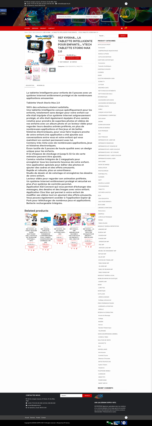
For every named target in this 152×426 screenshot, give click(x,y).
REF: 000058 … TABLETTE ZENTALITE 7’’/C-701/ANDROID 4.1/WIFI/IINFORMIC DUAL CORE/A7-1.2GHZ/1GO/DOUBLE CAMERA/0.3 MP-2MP (46, 235)
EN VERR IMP (103, 266)
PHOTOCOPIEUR (103, 170)
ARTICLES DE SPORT (104, 44)
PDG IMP (101, 244)
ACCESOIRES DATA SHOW (106, 100)
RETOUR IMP (102, 254)
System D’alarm (102, 364)
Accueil (27, 28)
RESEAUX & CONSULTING (105, 312)
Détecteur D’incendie (104, 358)
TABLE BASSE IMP (103, 263)
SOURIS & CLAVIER (104, 183)
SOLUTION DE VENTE (104, 340)
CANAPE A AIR (102, 281)
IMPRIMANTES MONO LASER (106, 158)
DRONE (100, 121)
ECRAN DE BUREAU (104, 127)
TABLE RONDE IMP (103, 272)
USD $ (4, 13)
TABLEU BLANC (102, 223)
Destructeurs (101, 211)
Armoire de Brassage (104, 315)
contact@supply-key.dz (63, 3)
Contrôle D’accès (103, 355)
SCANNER (101, 177)
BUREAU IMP (102, 232)
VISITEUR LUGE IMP (105, 247)
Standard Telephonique (104, 327)
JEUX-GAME (101, 161)
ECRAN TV (101, 81)
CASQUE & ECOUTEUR (105, 112)
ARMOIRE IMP (102, 229)
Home (26, 32)
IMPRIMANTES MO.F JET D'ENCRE (108, 152)
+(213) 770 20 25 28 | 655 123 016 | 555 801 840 (40, 3)
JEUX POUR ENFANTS (104, 201)
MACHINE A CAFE (103, 87)
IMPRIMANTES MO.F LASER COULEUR (109, 155)
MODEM (100, 321)
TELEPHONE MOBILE (104, 371)
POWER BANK (102, 380)
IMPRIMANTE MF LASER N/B (106, 140)
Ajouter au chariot (74, 58)
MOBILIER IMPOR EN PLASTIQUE (107, 278)
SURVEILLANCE (102, 349)
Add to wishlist (64, 62)
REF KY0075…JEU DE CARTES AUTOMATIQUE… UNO (60, 231)
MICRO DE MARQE (103, 164)
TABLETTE (79, 66)
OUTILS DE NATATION (104, 57)
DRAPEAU (101, 214)
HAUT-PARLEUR (103, 137)
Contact (51, 28)
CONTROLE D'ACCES (104, 69)
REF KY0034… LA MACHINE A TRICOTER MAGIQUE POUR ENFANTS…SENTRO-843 (88, 233)
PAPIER (100, 220)
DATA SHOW (101, 118)
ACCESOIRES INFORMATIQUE (107, 103)
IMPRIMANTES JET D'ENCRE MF (107, 146)
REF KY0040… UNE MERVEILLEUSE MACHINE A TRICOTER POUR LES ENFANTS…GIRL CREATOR (74, 234)
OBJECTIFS (101, 377)
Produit (38, 417)
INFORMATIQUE (102, 97)
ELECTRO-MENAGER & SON (106, 78)
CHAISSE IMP (102, 238)
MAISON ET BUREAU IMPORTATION (108, 226)
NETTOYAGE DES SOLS (105, 94)
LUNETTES (101, 287)
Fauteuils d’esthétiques (104, 66)
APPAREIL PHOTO (103, 106)
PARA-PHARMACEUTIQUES (106, 303)
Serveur (100, 324)
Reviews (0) (40, 85)
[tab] (30, 85)
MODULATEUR (102, 167)
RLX (99, 346)
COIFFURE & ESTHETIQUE (106, 60)
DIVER (100, 75)
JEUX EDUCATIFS (37, 32)
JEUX (30, 32)
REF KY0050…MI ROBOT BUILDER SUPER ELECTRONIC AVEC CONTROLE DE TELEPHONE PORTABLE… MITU (31, 234)
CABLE (100, 109)
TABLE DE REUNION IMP (105, 269)
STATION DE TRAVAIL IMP (105, 260)
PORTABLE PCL (102, 174)
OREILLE (101, 309)
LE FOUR (101, 84)
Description (30, 85)
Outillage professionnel (104, 300)
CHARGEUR (101, 374)
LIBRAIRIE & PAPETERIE (105, 207)
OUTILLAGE (101, 294)
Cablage (100, 318)
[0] (125, 28)
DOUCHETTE (102, 343)
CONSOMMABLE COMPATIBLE (107, 115)
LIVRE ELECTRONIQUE (105, 217)
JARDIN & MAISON (103, 297)
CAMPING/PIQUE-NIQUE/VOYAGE (108, 50)
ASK (28, 19)
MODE (100, 284)
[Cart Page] (120, 16)
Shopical (59, 423)
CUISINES (101, 72)
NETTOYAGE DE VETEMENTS (107, 90)
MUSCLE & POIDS (103, 54)
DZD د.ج (4, 10)
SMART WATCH (102, 383)
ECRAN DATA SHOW (104, 124)
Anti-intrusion (102, 352)
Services (35, 28)
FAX (99, 134)
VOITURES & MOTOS (104, 192)
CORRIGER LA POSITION (105, 306)
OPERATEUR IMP (104, 241)
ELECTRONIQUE (103, 130)
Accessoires (101, 47)
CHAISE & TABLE (103, 337)
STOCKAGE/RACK (103, 186)
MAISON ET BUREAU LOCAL (106, 275)
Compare (74, 62)
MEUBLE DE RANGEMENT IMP (107, 251)
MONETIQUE (101, 291)
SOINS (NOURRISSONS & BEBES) (107, 334)
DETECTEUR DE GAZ (104, 361)
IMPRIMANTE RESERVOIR (106, 143)
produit (43, 28)
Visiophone (101, 367)
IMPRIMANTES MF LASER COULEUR (109, 149)
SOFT (100, 180)
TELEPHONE (102, 331)
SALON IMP (101, 257)
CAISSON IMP (102, 235)
